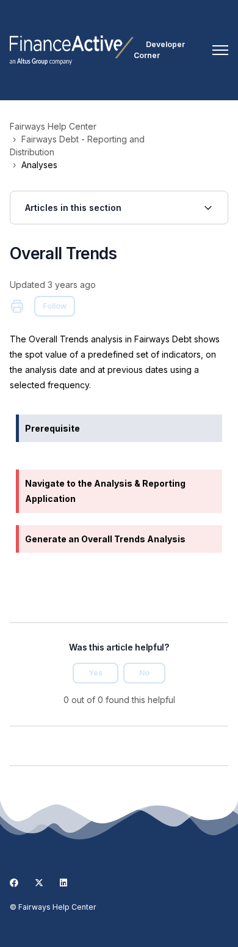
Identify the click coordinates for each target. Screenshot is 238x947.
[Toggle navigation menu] (220, 50)
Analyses (39, 165)
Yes (95, 672)
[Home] (72, 50)
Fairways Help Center (53, 126)
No (144, 672)
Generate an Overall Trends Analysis (105, 539)
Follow (55, 306)
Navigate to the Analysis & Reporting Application (105, 491)
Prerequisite (52, 428)
